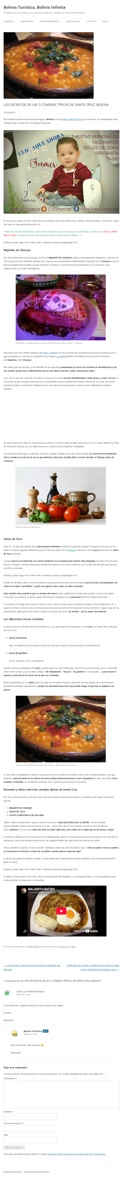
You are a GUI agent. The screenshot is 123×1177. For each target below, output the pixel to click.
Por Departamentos (49, 21)
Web (6, 1135)
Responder (8, 1020)
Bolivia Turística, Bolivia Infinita (35, 7)
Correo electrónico (14, 1123)
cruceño (60, 356)
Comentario (10, 1078)
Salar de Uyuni (73, 21)
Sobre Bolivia (26, 21)
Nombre (9, 1111)
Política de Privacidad (12, 1171)
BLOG (105, 21)
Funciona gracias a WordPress (36, 1171)
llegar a (50, 352)
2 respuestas (9, 112)
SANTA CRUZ (33, 946)
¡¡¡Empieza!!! (9, 21)
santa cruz (63, 946)
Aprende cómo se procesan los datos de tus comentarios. (77, 1154)
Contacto (91, 21)
